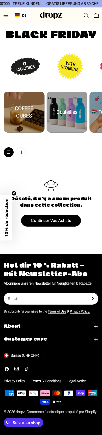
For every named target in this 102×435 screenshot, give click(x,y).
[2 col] (21, 152)
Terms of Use (57, 311)
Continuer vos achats (51, 220)
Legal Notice (77, 381)
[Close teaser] (13, 193)
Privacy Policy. (80, 311)
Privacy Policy (14, 381)
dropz (20, 412)
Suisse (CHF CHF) (25, 355)
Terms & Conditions (46, 381)
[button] (6, 217)
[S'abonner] (92, 298)
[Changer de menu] (6, 15)
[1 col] (9, 152)
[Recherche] (86, 15)
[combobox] (20, 15)
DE (24, 15)
